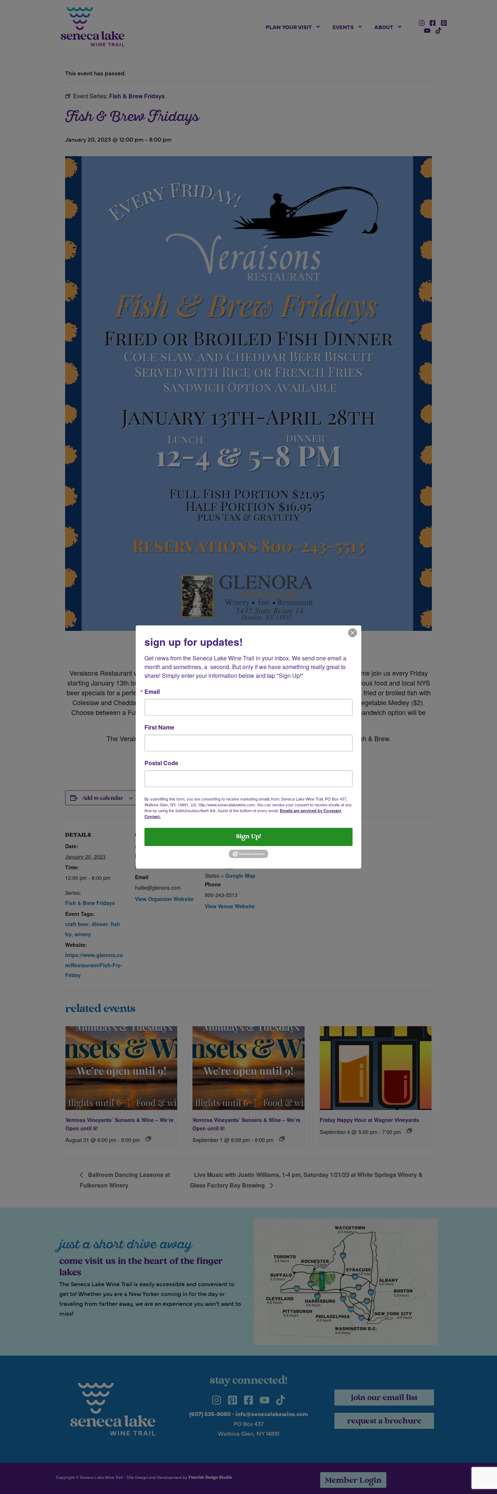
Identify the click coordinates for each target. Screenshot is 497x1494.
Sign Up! (248, 837)
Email (152, 692)
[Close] (352, 632)
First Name (159, 727)
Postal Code (161, 763)
